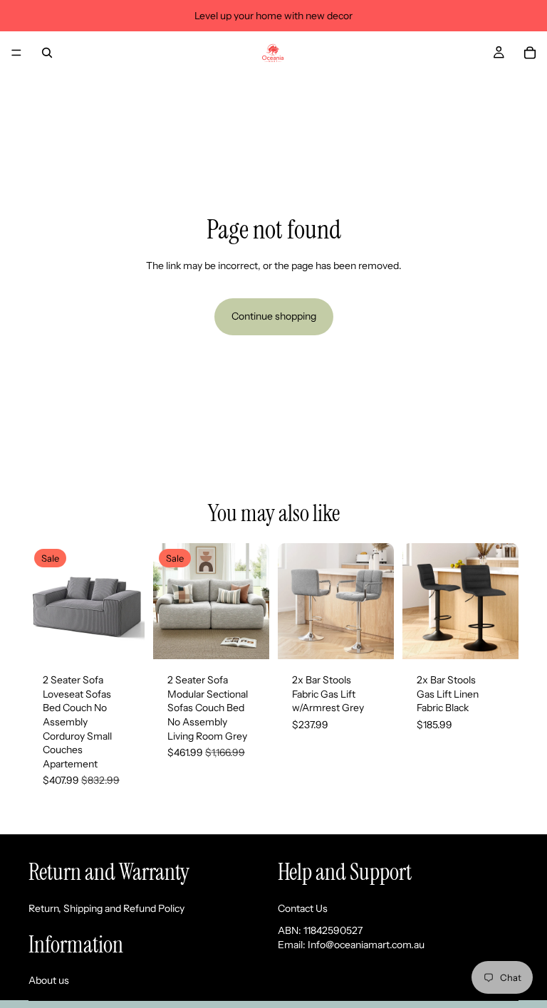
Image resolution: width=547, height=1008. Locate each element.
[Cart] (530, 52)
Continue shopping (273, 316)
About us (48, 980)
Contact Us (303, 907)
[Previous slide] (44, 601)
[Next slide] (129, 601)
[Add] (122, 637)
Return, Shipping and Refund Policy (106, 907)
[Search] (47, 52)
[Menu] (16, 52)
